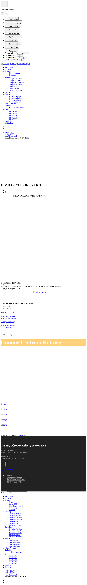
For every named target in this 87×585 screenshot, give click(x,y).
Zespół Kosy (14, 88)
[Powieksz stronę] (27, 53)
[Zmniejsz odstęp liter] (20, 60)
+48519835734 (10, 134)
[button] (43, 176)
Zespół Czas (14, 86)
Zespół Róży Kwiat (16, 85)
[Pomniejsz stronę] (24, 53)
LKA (6, 109)
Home (9, 475)
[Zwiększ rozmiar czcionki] (21, 55)
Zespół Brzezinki (15, 79)
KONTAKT (7, 469)
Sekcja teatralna (15, 98)
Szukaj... (4, 335)
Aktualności (9, 67)
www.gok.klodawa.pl (8, 322)
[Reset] (2, 13)
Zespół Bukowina (15, 81)
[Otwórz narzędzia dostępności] (4, 4)
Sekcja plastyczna (16, 96)
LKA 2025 (13, 113)
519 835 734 (11, 318)
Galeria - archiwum (16, 108)
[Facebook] (5, 464)
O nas (7, 71)
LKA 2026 (13, 111)
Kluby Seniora (10, 104)
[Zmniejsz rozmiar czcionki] (18, 55)
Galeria (8, 106)
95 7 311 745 (10, 316)
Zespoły (8, 77)
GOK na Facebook (7, 327)
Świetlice (8, 92)
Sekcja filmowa (15, 102)
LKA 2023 (13, 117)
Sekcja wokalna (15, 100)
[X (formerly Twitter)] (6, 192)
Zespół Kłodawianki (16, 83)
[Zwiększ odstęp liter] (23, 60)
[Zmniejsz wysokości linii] (22, 58)
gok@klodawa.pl (11, 136)
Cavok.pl (23, 435)
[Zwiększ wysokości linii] (25, 58)
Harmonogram (14, 73)
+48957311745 (10, 132)
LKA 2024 (13, 115)
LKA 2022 (13, 119)
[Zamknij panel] (6, 14)
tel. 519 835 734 (14, 482)
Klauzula (12, 75)
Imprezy (8, 69)
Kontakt (8, 121)
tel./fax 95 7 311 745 (16, 480)
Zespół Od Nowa (15, 90)
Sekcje (7, 94)
